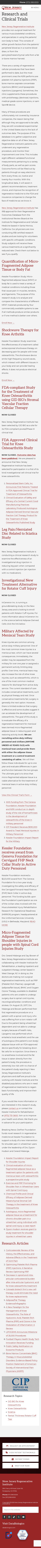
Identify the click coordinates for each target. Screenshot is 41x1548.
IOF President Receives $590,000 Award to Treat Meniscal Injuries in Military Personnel (22, 830)
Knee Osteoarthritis (17, 1408)
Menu (36, 8)
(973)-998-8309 (32, 2)
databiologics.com (8, 1527)
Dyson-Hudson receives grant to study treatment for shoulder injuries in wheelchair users (21, 1233)
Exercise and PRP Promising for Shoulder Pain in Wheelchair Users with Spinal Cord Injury (22, 1187)
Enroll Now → (8, 380)
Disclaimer (6, 1504)
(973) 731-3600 (11, 1115)
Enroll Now (7, 323)
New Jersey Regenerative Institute (18, 26)
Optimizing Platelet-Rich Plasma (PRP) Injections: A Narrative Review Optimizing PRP (21, 1268)
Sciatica (11, 1412)
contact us (13, 1108)
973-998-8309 (13, 1494)
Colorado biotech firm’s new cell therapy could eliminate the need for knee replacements (22, 1293)
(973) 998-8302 (10, 1497)
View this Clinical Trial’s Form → (17, 795)
